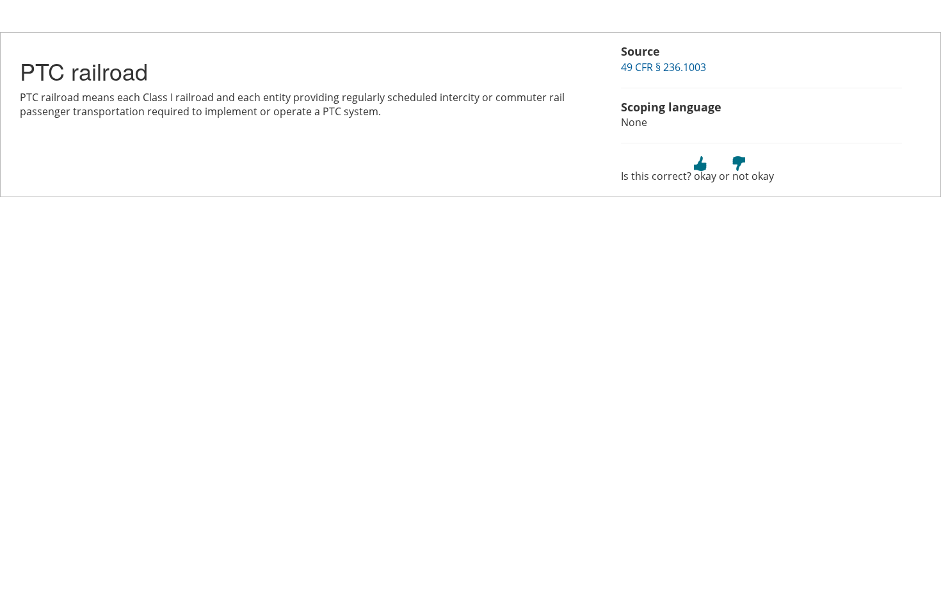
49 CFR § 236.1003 (663, 67)
